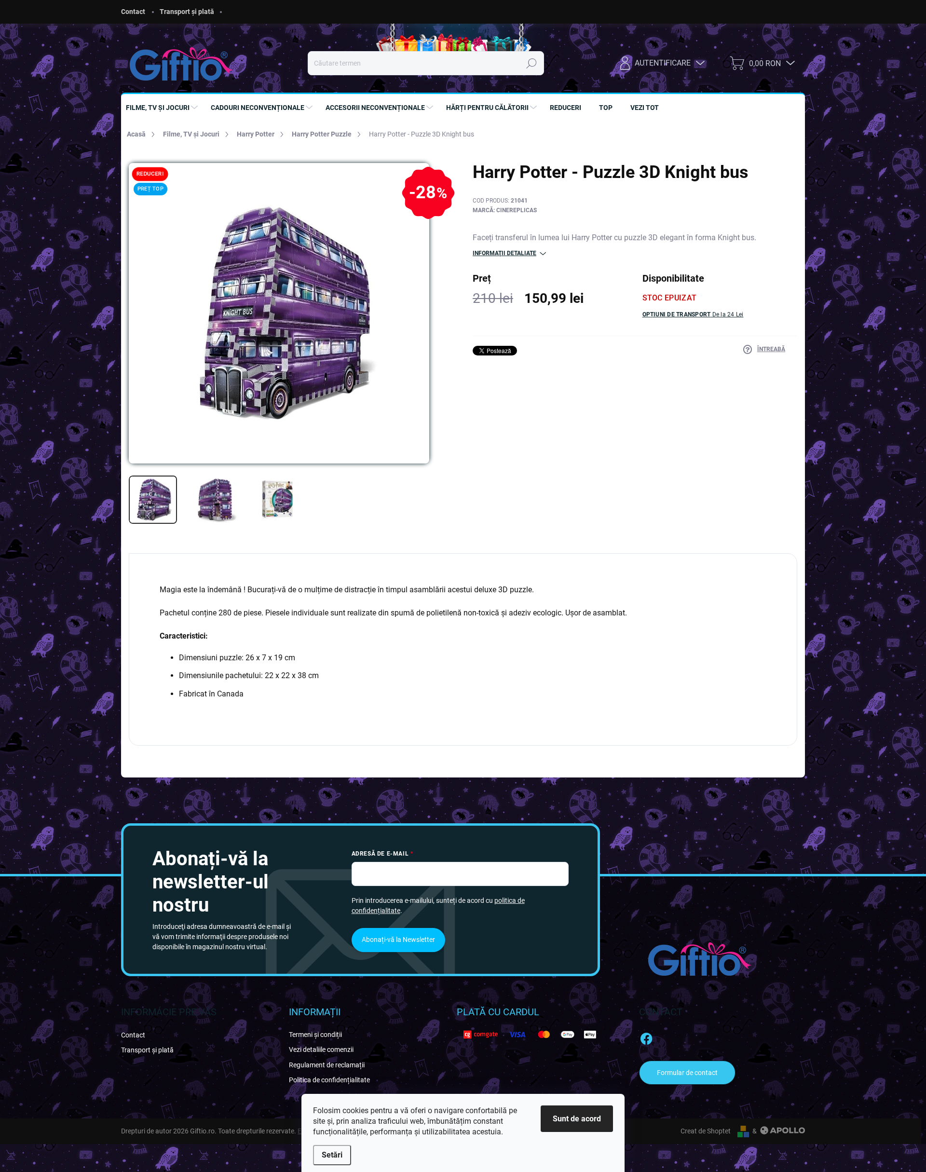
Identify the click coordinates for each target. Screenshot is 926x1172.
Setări (332, 1154)
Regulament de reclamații (327, 1065)
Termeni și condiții (315, 1034)
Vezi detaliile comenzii (321, 1049)
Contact (133, 11)
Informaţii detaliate (504, 253)
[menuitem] (163, 107)
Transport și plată (187, 11)
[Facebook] (646, 1037)
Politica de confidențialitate (329, 1080)
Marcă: (505, 210)
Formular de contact (687, 1073)
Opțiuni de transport (693, 314)
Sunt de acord (577, 1118)
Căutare (531, 63)
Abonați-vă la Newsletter (398, 939)
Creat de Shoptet (706, 1131)
